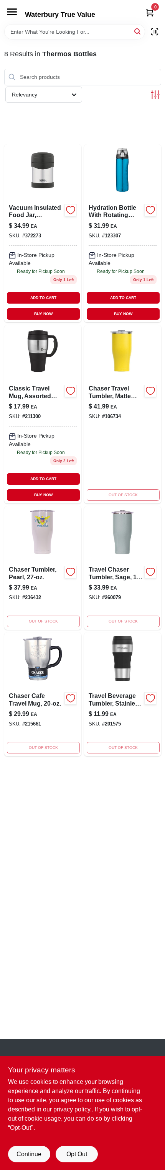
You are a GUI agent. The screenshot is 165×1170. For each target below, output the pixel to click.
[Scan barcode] (154, 31)
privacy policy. (72, 1109)
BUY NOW (43, 314)
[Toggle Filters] (155, 94)
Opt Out (76, 1154)
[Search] (138, 31)
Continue (28, 1154)
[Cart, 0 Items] (149, 12)
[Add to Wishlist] (70, 210)
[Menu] (12, 12)
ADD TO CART (43, 298)
